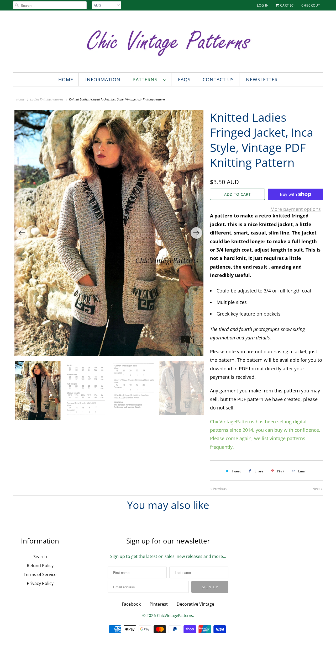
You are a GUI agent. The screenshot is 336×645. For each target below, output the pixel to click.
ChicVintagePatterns (175, 615)
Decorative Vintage (195, 604)
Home (65, 79)
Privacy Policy (40, 583)
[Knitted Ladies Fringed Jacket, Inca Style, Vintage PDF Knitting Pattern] (108, 233)
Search (40, 556)
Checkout (310, 5)
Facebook (131, 604)
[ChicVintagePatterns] (168, 42)
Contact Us (218, 79)
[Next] (196, 233)
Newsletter (262, 79)
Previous (219, 488)
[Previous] (21, 233)
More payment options (295, 209)
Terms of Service (40, 574)
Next (316, 488)
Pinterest (159, 604)
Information (102, 79)
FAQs (184, 79)
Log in (263, 5)
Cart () (287, 5)
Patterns (147, 79)
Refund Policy (40, 565)
